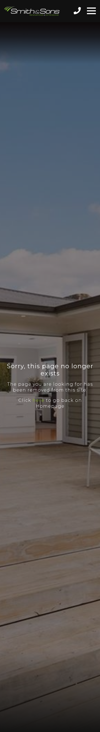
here (38, 400)
